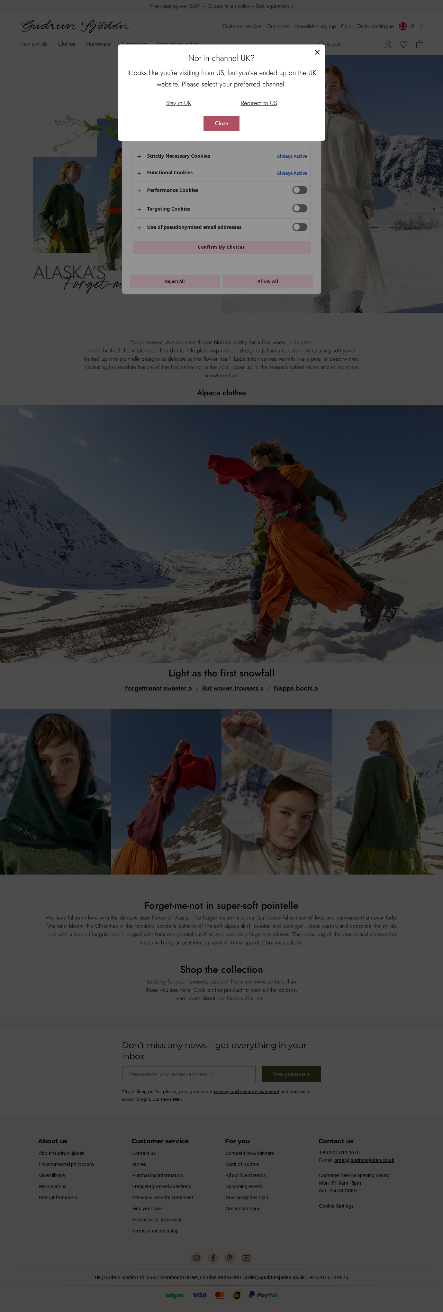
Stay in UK (178, 103)
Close (221, 123)
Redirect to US (259, 103)
